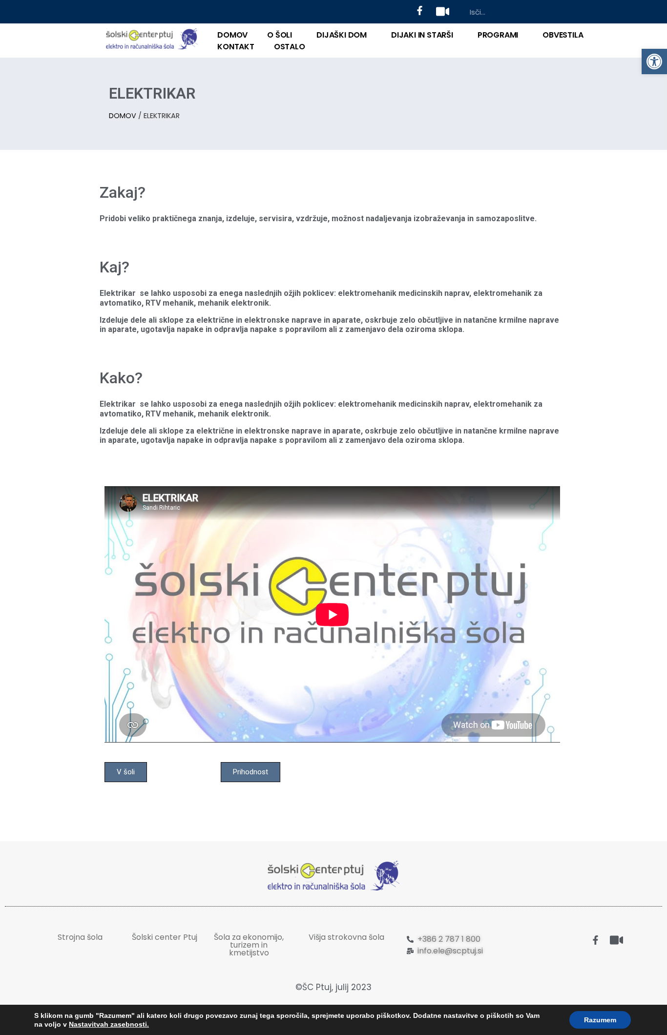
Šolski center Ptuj (164, 937)
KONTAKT (235, 46)
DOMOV (232, 35)
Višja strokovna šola (346, 937)
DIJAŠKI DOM (341, 35)
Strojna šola (80, 937)
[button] (654, 61)
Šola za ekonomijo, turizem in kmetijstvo (249, 945)
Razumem (600, 1020)
